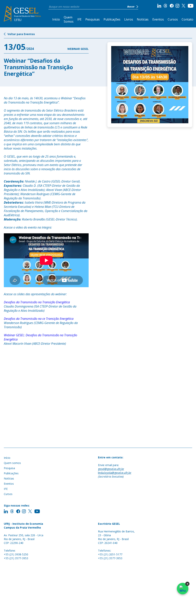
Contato (187, 19)
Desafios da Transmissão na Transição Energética (37, 302)
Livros (128, 19)
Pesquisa (9, 468)
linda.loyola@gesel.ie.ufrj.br (114, 473)
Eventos (158, 19)
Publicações (112, 19)
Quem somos (12, 463)
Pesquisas (92, 19)
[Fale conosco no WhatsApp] (182, 588)
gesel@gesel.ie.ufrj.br (111, 469)
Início (56, 19)
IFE (79, 19)
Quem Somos (69, 19)
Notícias (143, 19)
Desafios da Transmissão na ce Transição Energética (39, 319)
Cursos (173, 19)
